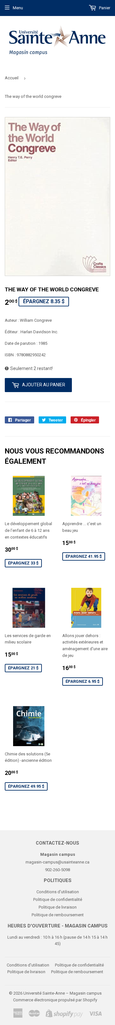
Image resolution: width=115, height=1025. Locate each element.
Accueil (12, 77)
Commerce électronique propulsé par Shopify (55, 999)
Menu (18, 7)
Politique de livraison (58, 907)
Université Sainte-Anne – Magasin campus (62, 993)
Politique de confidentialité (57, 899)
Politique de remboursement (58, 914)
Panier (104, 7)
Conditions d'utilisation (57, 891)
